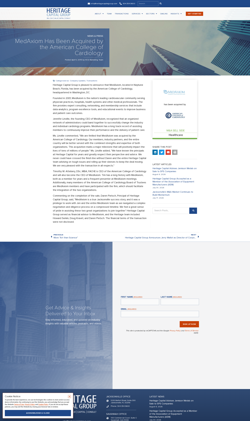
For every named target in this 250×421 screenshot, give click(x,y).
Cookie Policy (43, 404)
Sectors (150, 14)
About (98, 14)
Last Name (171, 297)
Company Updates (78, 81)
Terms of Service (191, 331)
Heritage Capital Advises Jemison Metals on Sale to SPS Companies (174, 170)
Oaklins (164, 14)
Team (109, 14)
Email (128, 309)
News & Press (95, 36)
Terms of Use (19, 404)
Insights (175, 14)
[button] (155, 152)
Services (136, 14)
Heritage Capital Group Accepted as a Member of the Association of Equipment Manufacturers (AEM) (173, 181)
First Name (131, 297)
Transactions (122, 14)
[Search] (160, 3)
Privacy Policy (175, 331)
